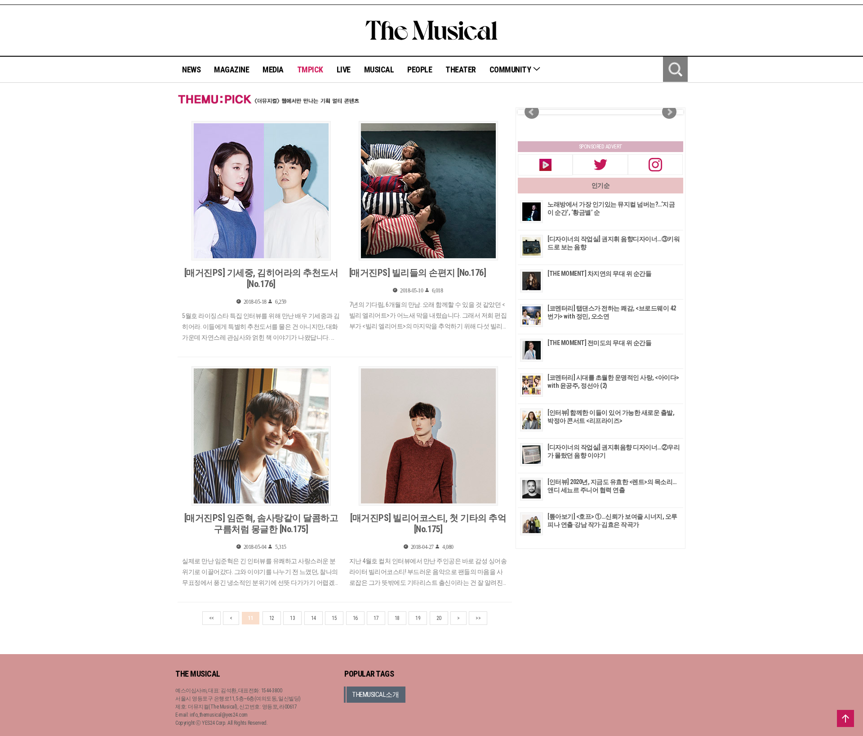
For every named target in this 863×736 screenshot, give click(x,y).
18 (397, 618)
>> (478, 618)
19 (417, 618)
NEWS (191, 69)
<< (211, 618)
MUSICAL (379, 69)
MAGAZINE (231, 69)
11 (250, 618)
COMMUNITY (511, 69)
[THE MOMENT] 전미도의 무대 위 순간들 (599, 342)
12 (271, 618)
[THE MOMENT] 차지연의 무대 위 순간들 (599, 273)
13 (292, 618)
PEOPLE (419, 69)
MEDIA (273, 69)
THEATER (460, 69)
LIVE (344, 69)
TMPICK (310, 69)
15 (334, 618)
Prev (532, 112)
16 (355, 618)
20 (438, 618)
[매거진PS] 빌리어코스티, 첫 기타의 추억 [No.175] (428, 523)
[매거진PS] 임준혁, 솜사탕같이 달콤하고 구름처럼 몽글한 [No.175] (261, 523)
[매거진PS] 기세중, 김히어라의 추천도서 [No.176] (261, 278)
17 (376, 618)
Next (669, 112)
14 (313, 618)
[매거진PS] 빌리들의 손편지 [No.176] (417, 272)
